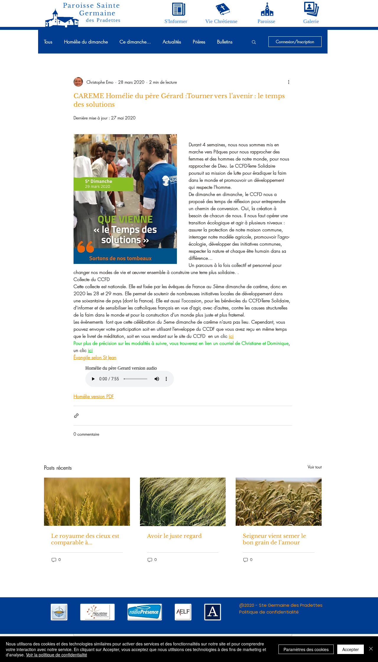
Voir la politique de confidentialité (56, 655)
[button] (175, 21)
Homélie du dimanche (86, 41)
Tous (48, 41)
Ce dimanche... (135, 41)
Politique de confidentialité (269, 612)
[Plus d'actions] (288, 81)
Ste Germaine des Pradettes (290, 605)
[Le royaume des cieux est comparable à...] (87, 502)
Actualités (172, 41)
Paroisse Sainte (91, 5)
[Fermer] (370, 649)
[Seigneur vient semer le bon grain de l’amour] (279, 502)
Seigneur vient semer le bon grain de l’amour (274, 539)
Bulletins (224, 41)
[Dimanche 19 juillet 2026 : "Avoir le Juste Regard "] (183, 502)
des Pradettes (103, 20)
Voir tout (315, 467)
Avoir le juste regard (174, 536)
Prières (199, 41)
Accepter (350, 649)
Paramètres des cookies (306, 649)
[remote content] (183, 377)
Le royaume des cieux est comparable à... (85, 539)
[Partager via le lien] (76, 415)
